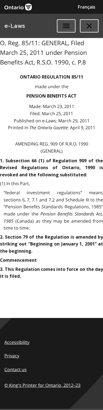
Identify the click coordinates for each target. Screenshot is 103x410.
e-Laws (14, 26)
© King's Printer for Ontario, (42, 385)
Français (86, 7)
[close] (89, 26)
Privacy (11, 356)
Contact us (15, 369)
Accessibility (16, 342)
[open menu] (66, 26)
